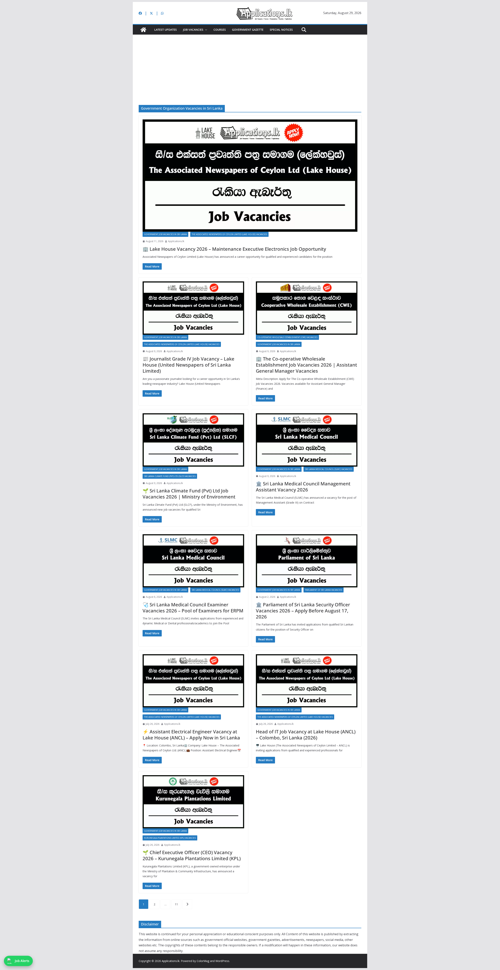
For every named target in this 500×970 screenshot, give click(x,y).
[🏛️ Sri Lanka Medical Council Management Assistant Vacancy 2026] (306, 439)
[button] (205, 29)
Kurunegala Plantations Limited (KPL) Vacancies (170, 838)
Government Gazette (247, 29)
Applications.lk (176, 241)
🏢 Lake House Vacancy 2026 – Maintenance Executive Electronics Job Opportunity (234, 249)
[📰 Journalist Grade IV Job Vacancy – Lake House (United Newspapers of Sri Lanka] (193, 308)
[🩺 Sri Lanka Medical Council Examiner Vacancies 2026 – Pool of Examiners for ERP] (193, 560)
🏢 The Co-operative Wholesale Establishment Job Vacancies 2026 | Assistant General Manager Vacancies (306, 364)
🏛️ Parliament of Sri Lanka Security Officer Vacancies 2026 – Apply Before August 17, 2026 (303, 610)
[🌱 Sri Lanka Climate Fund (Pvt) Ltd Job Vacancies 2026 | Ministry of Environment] (193, 439)
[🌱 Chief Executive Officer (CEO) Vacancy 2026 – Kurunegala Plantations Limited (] (193, 801)
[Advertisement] (250, 64)
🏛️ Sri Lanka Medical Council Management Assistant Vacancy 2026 (303, 486)
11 (176, 904)
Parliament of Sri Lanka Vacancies (323, 590)
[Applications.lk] (143, 30)
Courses (219, 29)
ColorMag (203, 961)
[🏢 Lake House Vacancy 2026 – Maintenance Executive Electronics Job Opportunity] (250, 175)
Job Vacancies (193, 29)
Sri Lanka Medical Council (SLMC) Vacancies (328, 469)
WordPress (222, 961)
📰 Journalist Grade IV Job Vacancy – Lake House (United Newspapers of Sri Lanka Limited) (188, 364)
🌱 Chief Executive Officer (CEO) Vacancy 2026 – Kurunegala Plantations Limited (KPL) (192, 855)
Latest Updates (165, 29)
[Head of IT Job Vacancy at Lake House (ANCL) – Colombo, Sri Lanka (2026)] (306, 680)
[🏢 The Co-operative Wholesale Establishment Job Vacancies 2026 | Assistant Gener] (306, 308)
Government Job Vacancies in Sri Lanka (165, 234)
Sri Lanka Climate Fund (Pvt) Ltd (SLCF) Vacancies (170, 476)
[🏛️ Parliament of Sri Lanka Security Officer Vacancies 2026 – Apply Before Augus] (306, 560)
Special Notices (281, 29)
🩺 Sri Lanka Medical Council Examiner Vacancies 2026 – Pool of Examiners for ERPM (193, 607)
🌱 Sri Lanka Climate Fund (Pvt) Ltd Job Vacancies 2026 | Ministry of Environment (189, 493)
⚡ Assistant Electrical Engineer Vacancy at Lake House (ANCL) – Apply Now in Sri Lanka (191, 734)
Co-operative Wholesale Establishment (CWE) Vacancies (287, 337)
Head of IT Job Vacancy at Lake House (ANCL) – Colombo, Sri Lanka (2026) (305, 734)
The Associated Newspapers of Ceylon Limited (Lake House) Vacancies (229, 234)
